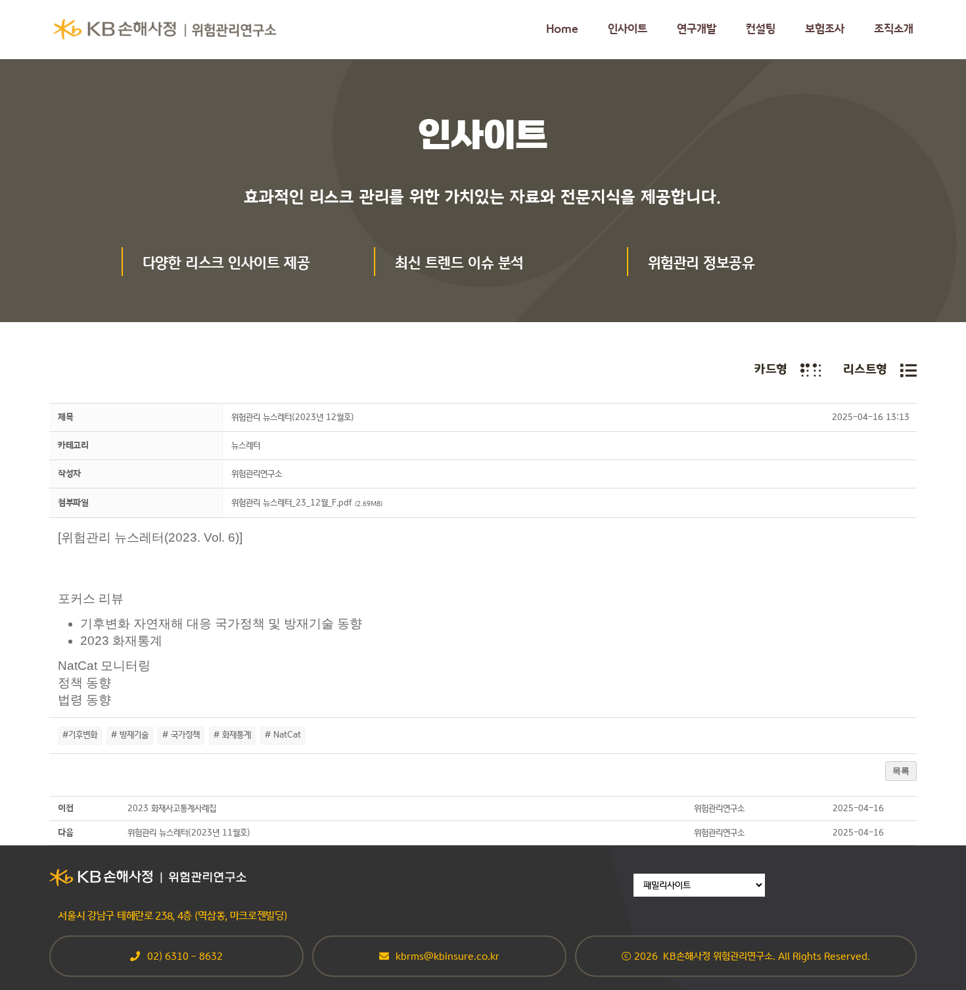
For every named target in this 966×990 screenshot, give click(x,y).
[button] (256, 474)
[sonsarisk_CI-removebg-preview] (165, 24)
